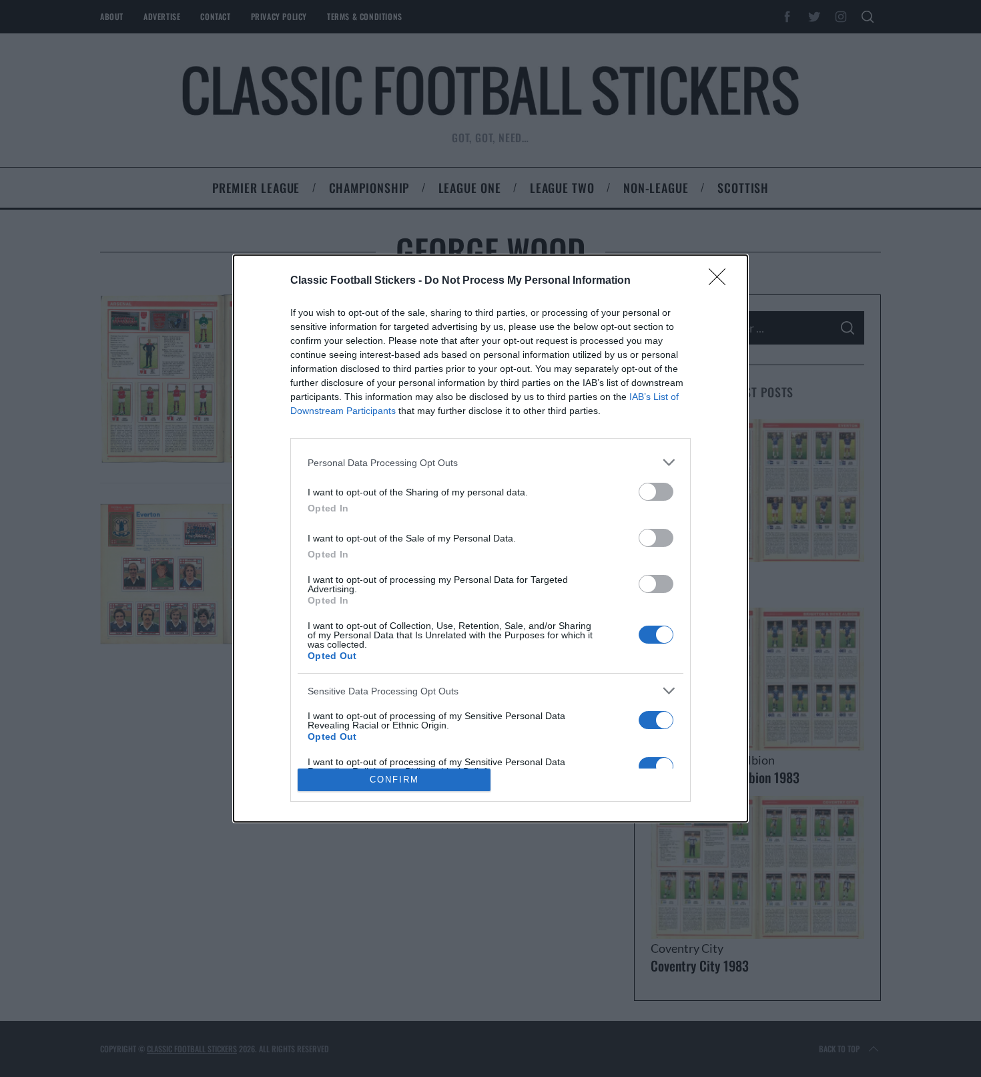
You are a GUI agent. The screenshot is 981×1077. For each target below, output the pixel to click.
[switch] (656, 492)
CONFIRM (394, 780)
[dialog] (490, 538)
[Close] (721, 281)
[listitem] (490, 462)
